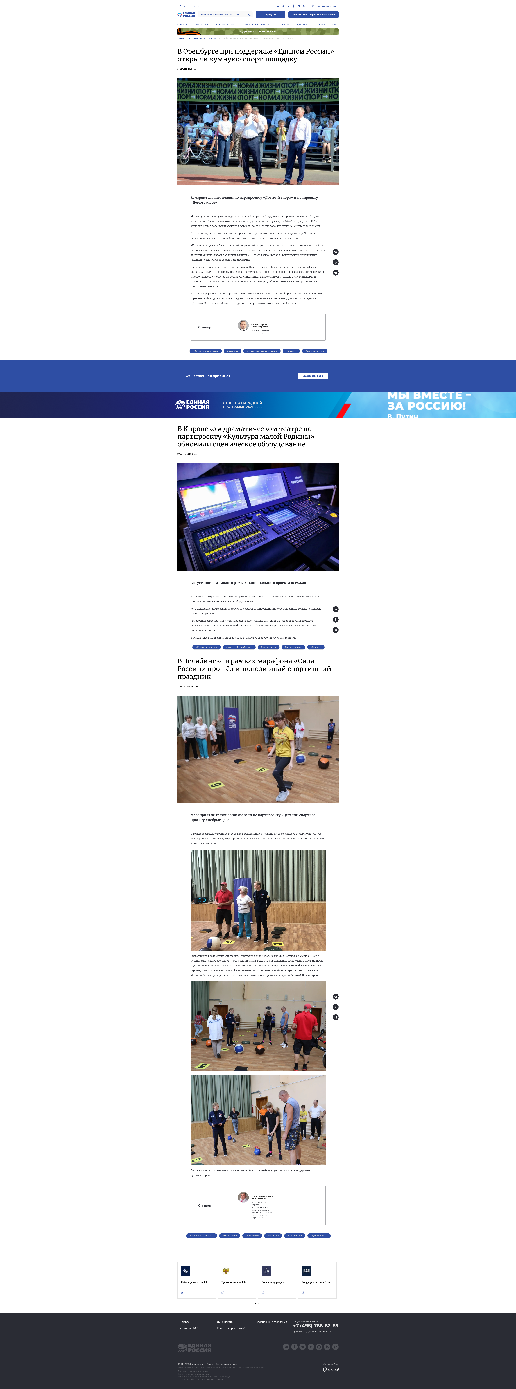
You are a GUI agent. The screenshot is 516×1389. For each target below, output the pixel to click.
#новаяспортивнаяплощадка (262, 351)
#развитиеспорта (314, 351)
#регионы (232, 351)
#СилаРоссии (295, 1235)
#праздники (252, 1235)
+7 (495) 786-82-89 (316, 1326)
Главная (180, 38)
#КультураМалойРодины (239, 647)
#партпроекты (268, 647)
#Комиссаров (230, 1235)
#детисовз (273, 1235)
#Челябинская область (202, 1235)
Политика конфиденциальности (193, 1374)
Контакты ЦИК (188, 1328)
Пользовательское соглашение (193, 1371)
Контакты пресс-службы (232, 1328)
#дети (291, 351)
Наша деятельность (226, 24)
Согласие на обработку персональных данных (200, 1379)
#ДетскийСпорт (319, 1235)
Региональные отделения (257, 24)
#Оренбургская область (205, 351)
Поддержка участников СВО (258, 31)
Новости (212, 38)
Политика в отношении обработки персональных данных (205, 1377)
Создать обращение (313, 375)
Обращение (270, 14)
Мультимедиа (303, 24)
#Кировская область (206, 647)
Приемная (283, 24)
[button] (255, 1303)
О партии (182, 24)
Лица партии (201, 24)
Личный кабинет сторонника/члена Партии (313, 14)
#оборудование (293, 647)
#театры (315, 647)
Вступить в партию (327, 24)
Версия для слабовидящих (326, 6)
